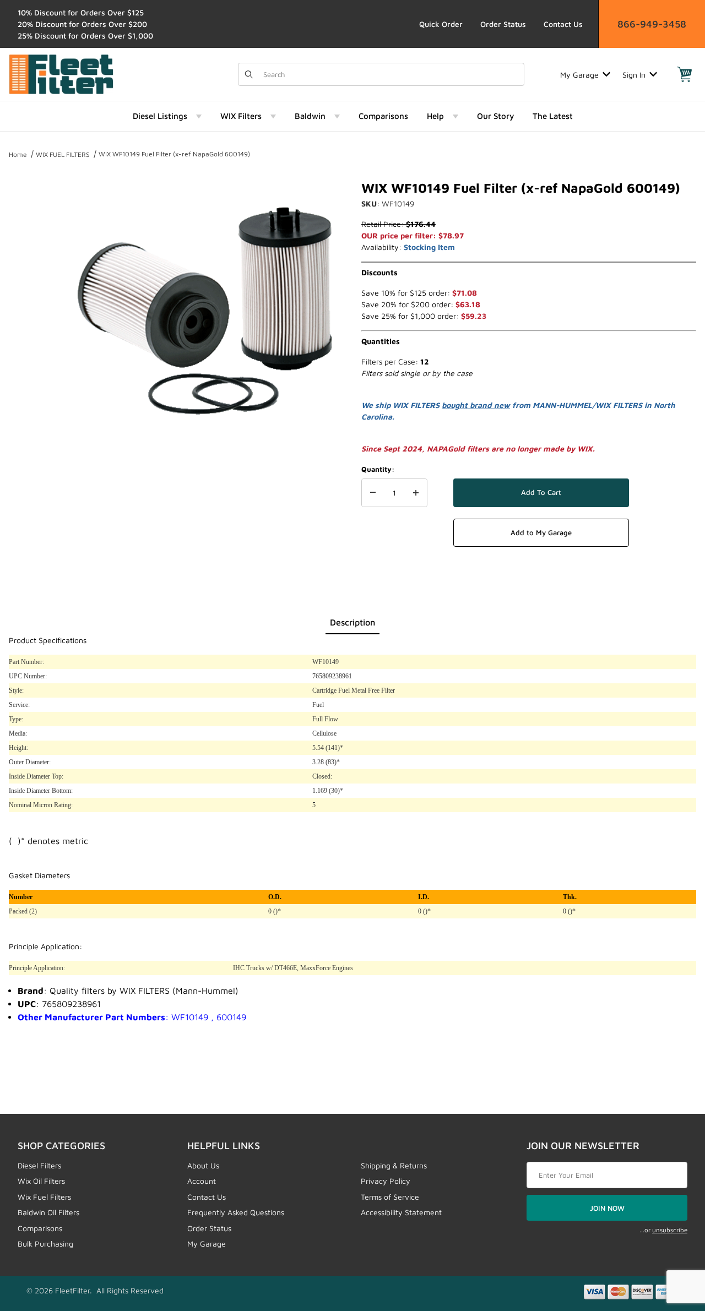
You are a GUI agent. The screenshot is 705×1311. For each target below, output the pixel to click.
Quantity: (377, 469)
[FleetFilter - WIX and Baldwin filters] (61, 73)
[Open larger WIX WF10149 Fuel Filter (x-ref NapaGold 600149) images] (204, 311)
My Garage (579, 74)
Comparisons (40, 1228)
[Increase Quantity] (416, 493)
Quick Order (441, 24)
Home (18, 154)
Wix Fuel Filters (44, 1196)
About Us (203, 1165)
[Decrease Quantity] (373, 493)
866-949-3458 (651, 24)
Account (201, 1180)
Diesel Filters (39, 1165)
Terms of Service (390, 1196)
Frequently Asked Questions (235, 1212)
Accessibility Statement (401, 1212)
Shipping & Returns (394, 1165)
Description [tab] (352, 622)
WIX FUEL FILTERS (63, 154)
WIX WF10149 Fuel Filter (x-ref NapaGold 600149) (174, 154)
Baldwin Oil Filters (48, 1212)
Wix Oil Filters (41, 1180)
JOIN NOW (607, 1208)
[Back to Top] (671, 1242)
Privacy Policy (385, 1180)
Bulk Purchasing (45, 1243)
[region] (31, 307)
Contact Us (563, 24)
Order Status (503, 24)
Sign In (634, 74)
